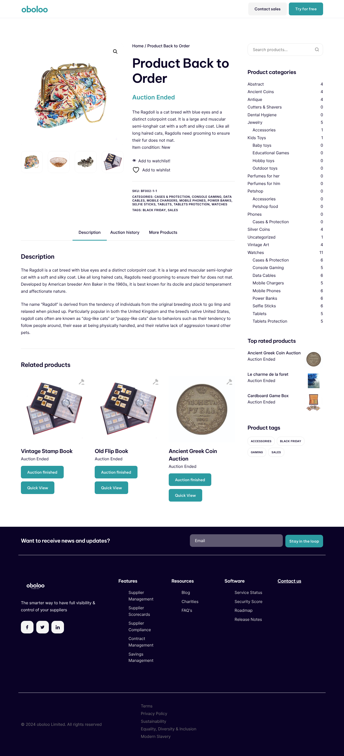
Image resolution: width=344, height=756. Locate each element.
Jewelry (255, 122)
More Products (163, 232)
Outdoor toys (265, 168)
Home (138, 45)
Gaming (257, 452)
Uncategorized (262, 237)
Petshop (255, 191)
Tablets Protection (192, 204)
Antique (255, 99)
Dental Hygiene (262, 114)
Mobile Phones (192, 200)
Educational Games (271, 153)
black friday (154, 210)
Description (90, 232)
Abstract (256, 84)
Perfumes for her (264, 175)
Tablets (164, 204)
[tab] (90, 232)
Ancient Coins (261, 91)
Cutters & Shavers (265, 106)
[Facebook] (27, 627)
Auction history (125, 232)
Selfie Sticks (144, 204)
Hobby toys (263, 160)
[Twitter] (42, 627)
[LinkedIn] (57, 627)
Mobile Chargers (162, 200)
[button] (115, 51)
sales (173, 210)
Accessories (264, 130)
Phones (255, 214)
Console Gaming (207, 197)
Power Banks (219, 200)
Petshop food (265, 206)
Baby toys (262, 145)
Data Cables (264, 275)
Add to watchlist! (154, 160)
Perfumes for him (264, 183)
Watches (219, 204)
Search (317, 49)
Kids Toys (257, 137)
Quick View (37, 487)
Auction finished (42, 472)
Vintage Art (258, 244)
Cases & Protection (172, 197)
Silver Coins (259, 229)
